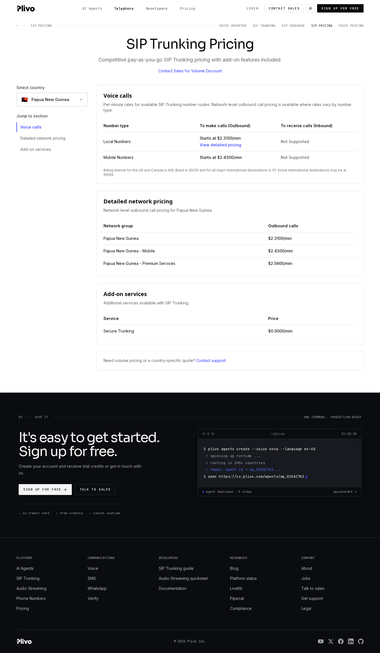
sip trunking (264, 26)
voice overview (232, 26)
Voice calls (30, 127)
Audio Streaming (31, 588)
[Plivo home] (25, 8)
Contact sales (284, 8)
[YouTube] (321, 641)
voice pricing (351, 26)
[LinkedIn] (351, 641)
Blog (234, 568)
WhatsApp (97, 588)
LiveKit (236, 588)
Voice (93, 568)
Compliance (241, 608)
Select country (30, 87)
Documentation (172, 588)
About (306, 568)
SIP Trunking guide (176, 568)
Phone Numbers (31, 598)
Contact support (211, 360)
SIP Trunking (28, 578)
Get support (312, 598)
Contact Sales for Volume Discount (190, 70)
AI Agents (25, 568)
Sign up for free (340, 8)
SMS (92, 578)
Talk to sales (95, 489)
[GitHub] (361, 641)
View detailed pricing (220, 144)
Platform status (243, 578)
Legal (306, 608)
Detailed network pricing (42, 138)
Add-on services (35, 149)
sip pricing (321, 26)
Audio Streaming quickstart (183, 578)
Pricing (22, 608)
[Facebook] (341, 641)
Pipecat (237, 598)
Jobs (305, 578)
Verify (93, 598)
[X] (331, 641)
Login (253, 8)
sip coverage (293, 26)
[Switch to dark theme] (310, 8)
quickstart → (345, 492)
